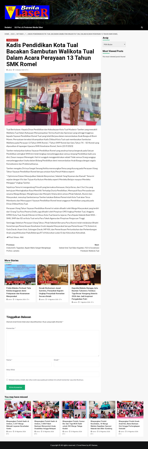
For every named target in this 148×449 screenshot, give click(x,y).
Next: (79, 248)
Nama (9, 360)
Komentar (11, 328)
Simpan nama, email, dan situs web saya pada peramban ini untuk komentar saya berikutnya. (46, 380)
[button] (141, 27)
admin (10, 70)
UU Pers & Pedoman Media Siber (28, 27)
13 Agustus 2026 (20, 299)
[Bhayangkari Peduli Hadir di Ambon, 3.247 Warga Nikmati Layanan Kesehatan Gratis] (18, 409)
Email (56, 360)
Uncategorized (12, 40)
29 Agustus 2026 (20, 431)
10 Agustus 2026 (52, 299)
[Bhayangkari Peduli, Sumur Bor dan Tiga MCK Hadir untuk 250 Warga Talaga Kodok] (74, 409)
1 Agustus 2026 (85, 302)
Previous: (28, 248)
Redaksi (8, 27)
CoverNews (81, 445)
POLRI (9, 282)
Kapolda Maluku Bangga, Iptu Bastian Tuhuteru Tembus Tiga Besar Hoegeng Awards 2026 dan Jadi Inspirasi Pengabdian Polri (85, 293)
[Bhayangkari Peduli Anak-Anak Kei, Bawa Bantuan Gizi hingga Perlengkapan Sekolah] (130, 409)
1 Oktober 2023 (20, 70)
